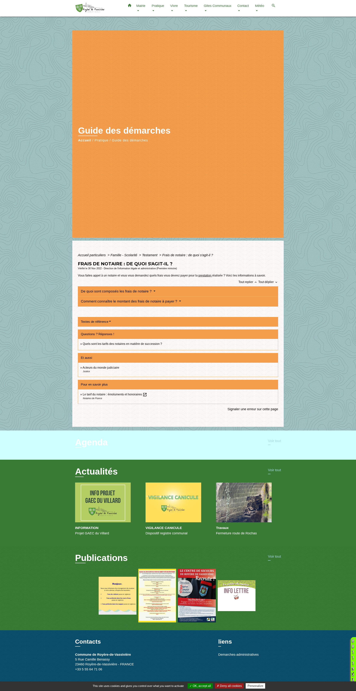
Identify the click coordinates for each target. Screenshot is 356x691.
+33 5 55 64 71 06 (88, 669)
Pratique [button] (158, 6)
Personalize (255, 685)
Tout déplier (268, 282)
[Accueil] (98, 8)
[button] (129, 6)
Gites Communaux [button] (217, 6)
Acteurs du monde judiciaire (101, 367)
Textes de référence (94, 321)
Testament (150, 255)
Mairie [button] (140, 6)
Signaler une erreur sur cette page (253, 409)
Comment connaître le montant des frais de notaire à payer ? (129, 301)
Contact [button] (243, 6)
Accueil (84, 140)
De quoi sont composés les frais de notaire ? (117, 291)
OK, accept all (201, 685)
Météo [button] (259, 6)
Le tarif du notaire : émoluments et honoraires (115, 394)
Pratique (101, 140)
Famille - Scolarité (124, 255)
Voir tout (274, 441)
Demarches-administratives (238, 654)
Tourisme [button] (191, 6)
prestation (205, 275)
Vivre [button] (174, 6)
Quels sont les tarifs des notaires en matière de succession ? (122, 343)
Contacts (88, 641)
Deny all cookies (230, 685)
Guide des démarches (130, 140)
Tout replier (248, 282)
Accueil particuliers (92, 255)
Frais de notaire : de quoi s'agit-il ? (187, 255)
